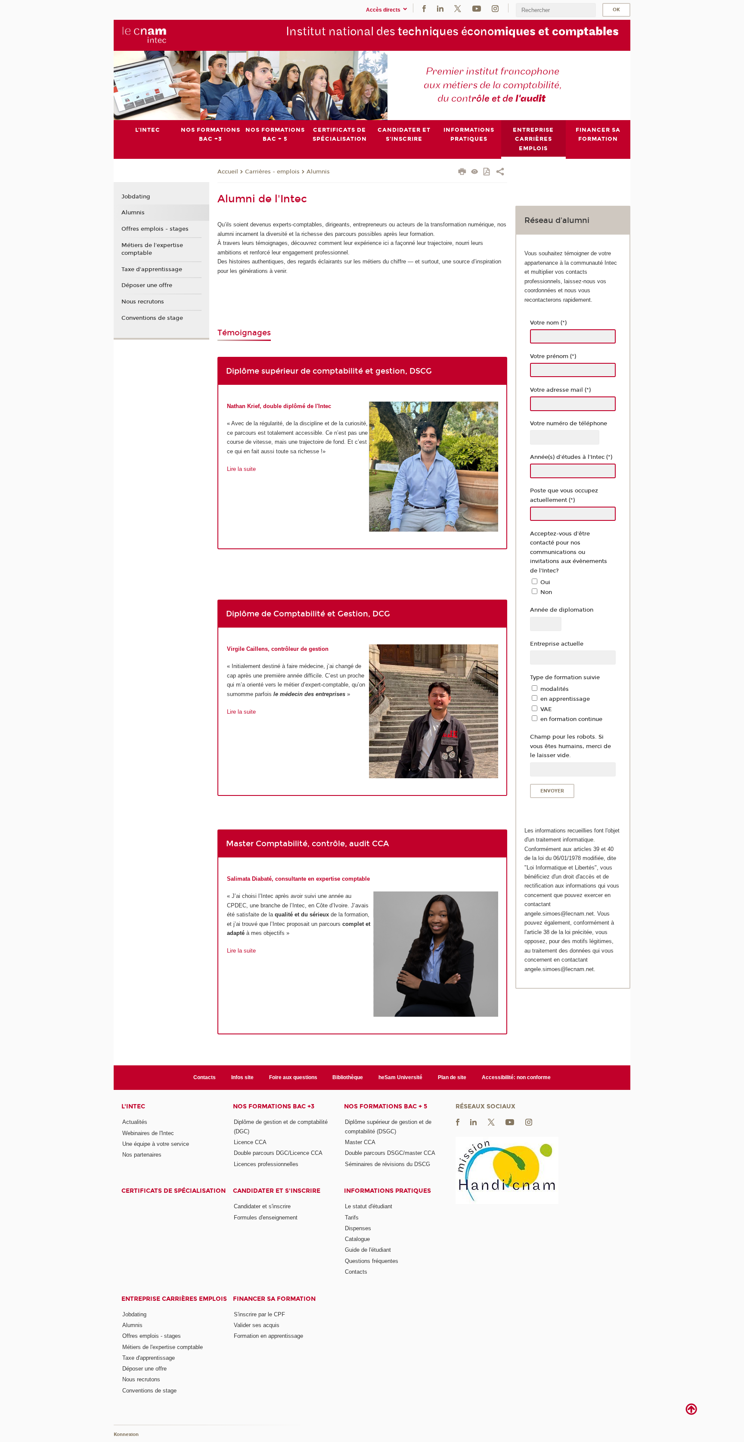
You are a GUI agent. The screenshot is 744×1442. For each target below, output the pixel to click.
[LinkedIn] (440, 8)
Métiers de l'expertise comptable (152, 249)
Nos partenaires (141, 1154)
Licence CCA (250, 1142)
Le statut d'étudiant (368, 1206)
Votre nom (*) (548, 322)
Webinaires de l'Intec (148, 1133)
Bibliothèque (347, 1077)
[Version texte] (474, 172)
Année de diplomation (561, 610)
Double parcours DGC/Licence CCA (278, 1153)
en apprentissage (565, 699)
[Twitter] (458, 8)
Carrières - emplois (272, 171)
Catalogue (357, 1239)
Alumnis (318, 171)
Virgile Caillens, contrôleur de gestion (278, 649)
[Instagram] (495, 8)
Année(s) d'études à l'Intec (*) (571, 457)
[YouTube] (476, 8)
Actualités (134, 1122)
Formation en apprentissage (268, 1336)
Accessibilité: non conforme (516, 1077)
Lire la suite (241, 469)
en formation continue (571, 719)
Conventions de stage (152, 318)
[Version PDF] (487, 172)
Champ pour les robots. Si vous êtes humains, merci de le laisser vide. (570, 746)
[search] (556, 10)
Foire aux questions (293, 1077)
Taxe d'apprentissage (151, 269)
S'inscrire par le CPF (259, 1314)
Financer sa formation (274, 1299)
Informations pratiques (387, 1190)
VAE (546, 709)
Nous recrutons (142, 301)
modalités (554, 689)
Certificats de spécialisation (173, 1190)
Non (546, 592)
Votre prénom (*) (553, 356)
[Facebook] (424, 8)
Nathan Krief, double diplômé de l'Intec (279, 406)
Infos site (242, 1077)
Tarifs (352, 1217)
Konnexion (126, 1434)
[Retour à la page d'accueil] (144, 35)
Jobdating (135, 196)
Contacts (204, 1077)
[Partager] (500, 172)
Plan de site (452, 1077)
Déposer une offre (146, 285)
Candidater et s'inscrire (276, 1190)
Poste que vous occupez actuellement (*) (564, 495)
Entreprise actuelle (556, 644)
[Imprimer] (462, 172)
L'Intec (133, 1106)
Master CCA (360, 1142)
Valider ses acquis (256, 1325)
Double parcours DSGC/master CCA (390, 1153)
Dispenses (358, 1228)
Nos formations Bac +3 (273, 1106)
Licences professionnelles (266, 1164)
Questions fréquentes (371, 1261)
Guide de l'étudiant (368, 1250)
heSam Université (400, 1077)
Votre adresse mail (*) (560, 390)
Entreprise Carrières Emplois (174, 1299)
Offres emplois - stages (155, 229)
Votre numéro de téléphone (568, 423)
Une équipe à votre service (155, 1144)
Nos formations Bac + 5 (385, 1106)
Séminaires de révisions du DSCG (387, 1164)
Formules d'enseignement (266, 1217)
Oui (545, 582)
